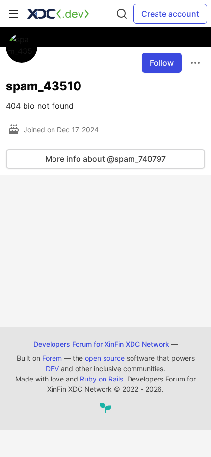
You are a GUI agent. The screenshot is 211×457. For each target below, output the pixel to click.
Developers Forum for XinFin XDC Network (101, 344)
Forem (52, 358)
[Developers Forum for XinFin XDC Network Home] (58, 14)
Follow (162, 63)
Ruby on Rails (101, 379)
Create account (170, 14)
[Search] (122, 14)
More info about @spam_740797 (105, 159)
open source (105, 358)
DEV (52, 368)
